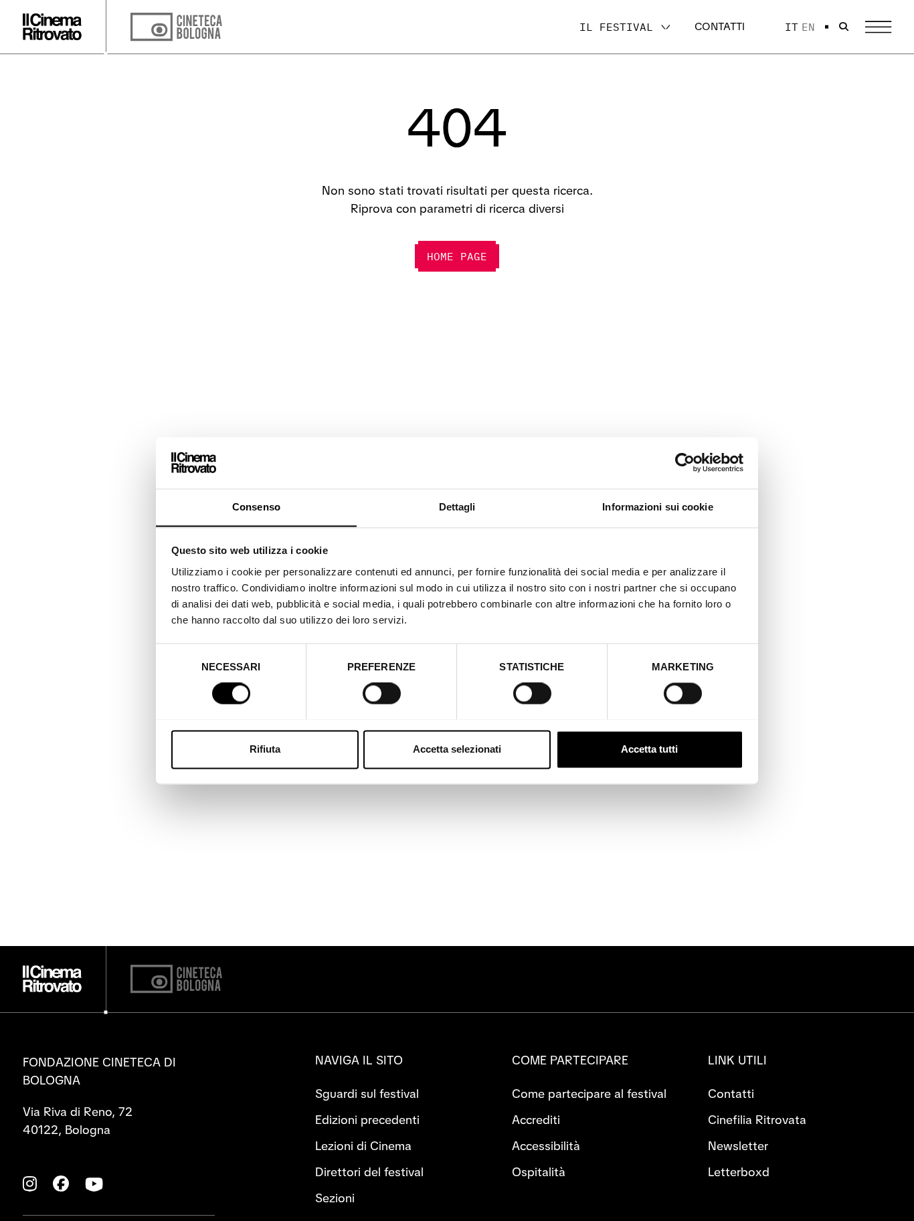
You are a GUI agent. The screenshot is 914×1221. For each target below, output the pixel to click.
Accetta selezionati (457, 749)
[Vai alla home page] (52, 26)
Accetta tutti (649, 749)
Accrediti (536, 1119)
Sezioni (335, 1198)
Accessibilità (546, 1145)
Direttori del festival (369, 1172)
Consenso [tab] (256, 506)
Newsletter (738, 1145)
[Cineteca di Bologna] (176, 979)
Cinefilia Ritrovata (757, 1119)
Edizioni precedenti (367, 1119)
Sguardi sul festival (367, 1093)
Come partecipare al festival (589, 1093)
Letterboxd (738, 1172)
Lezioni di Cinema (363, 1145)
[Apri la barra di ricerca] (843, 26)
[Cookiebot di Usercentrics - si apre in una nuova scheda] (684, 462)
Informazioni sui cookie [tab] (657, 506)
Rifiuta (265, 749)
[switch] (382, 693)
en (808, 26)
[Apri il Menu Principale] (878, 27)
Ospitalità (538, 1172)
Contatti (720, 26)
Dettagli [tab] (457, 506)
